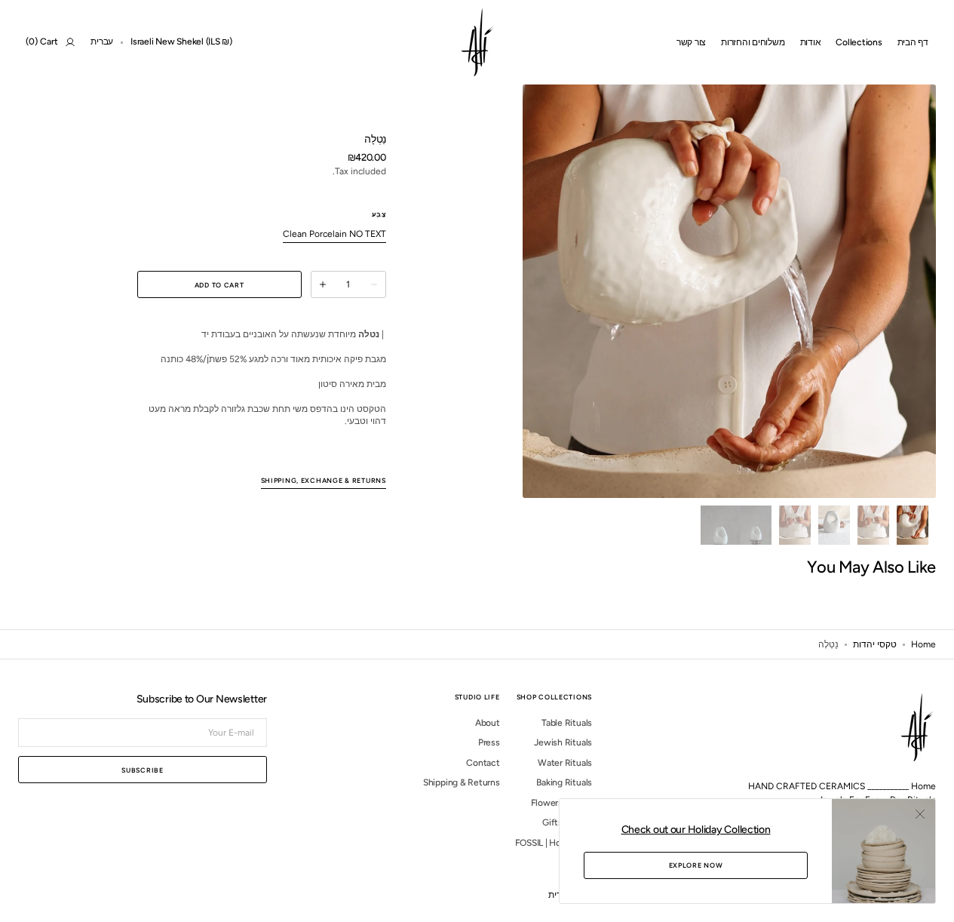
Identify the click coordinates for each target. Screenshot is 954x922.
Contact (482, 763)
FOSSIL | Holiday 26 (553, 842)
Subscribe (142, 770)
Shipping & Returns (461, 782)
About (487, 723)
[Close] (920, 814)
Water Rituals (565, 763)
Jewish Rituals (563, 742)
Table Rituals (566, 723)
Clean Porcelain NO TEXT (334, 235)
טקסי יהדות (875, 644)
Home (923, 644)
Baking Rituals (564, 782)
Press (489, 742)
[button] (181, 42)
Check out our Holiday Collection (696, 829)
